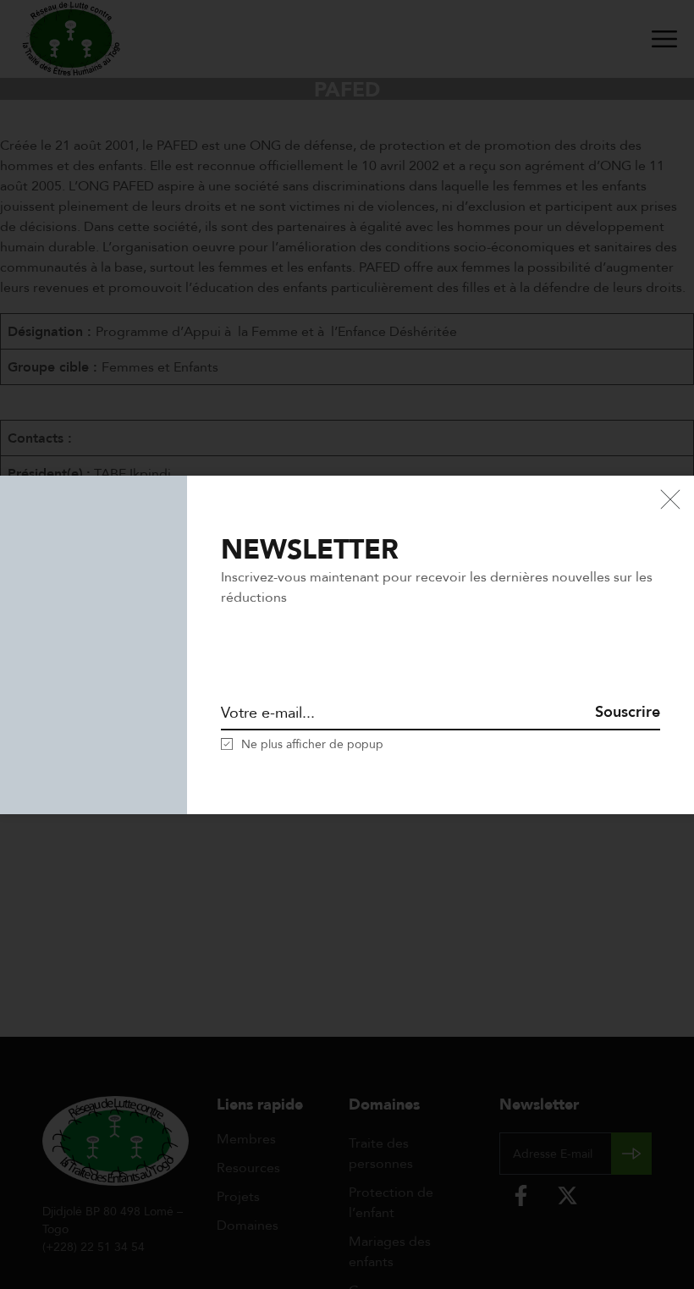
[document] (347, 644)
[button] (302, 744)
